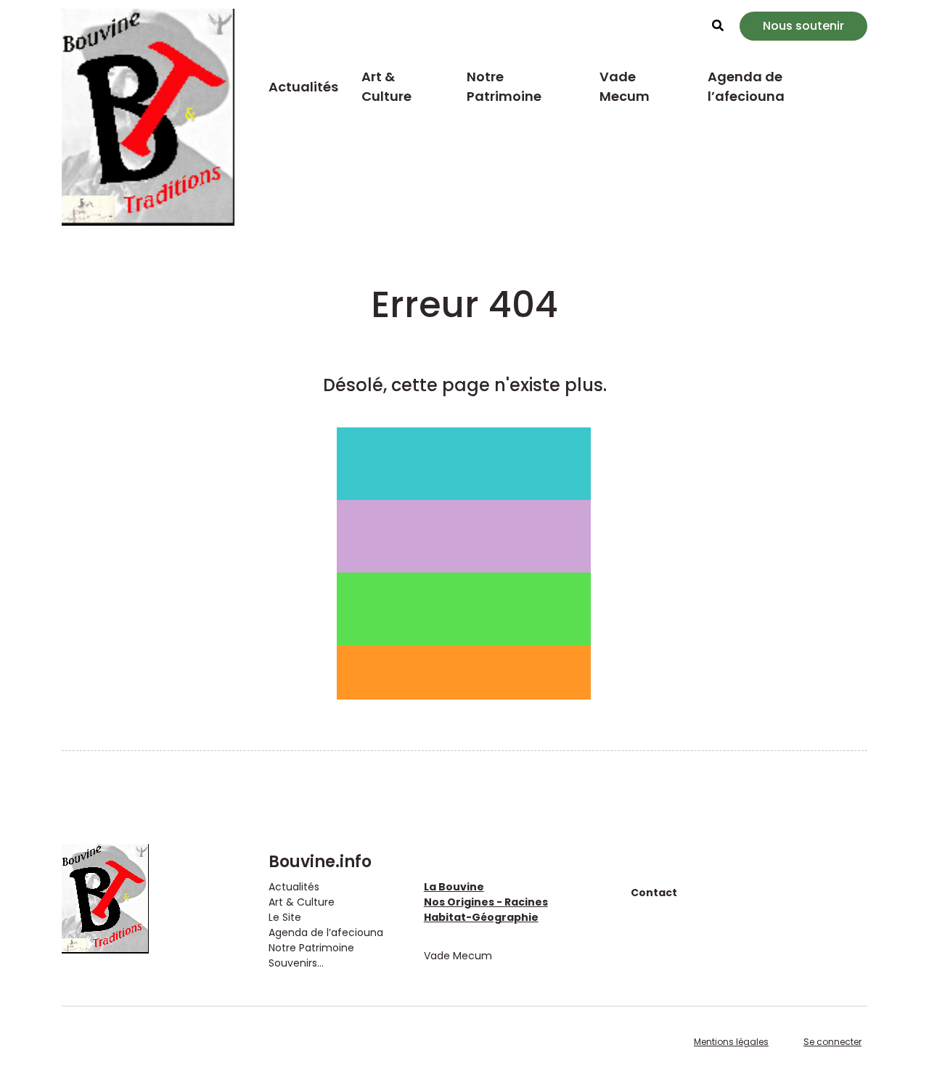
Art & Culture (386, 86)
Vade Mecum (624, 86)
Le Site (285, 917)
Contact (654, 892)
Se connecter (832, 1042)
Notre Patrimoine (504, 86)
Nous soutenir (803, 25)
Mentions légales (731, 1042)
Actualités (303, 87)
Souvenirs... (296, 963)
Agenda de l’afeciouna (746, 86)
